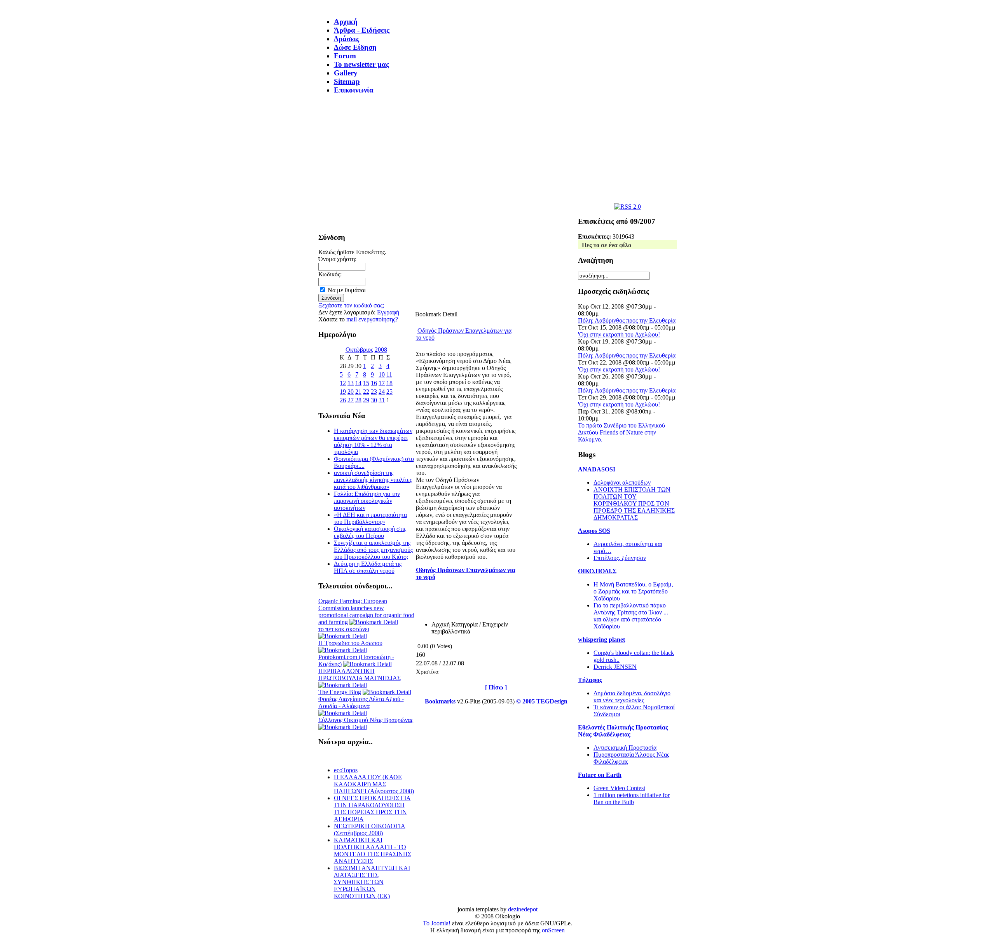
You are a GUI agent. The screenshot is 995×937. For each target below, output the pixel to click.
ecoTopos (346, 770)
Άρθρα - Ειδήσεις (361, 30)
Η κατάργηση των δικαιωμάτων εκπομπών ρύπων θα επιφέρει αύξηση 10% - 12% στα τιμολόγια (373, 441)
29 (366, 400)
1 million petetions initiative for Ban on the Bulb (632, 798)
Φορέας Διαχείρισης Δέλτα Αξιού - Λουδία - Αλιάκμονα (361, 702)
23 (374, 391)
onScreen (553, 930)
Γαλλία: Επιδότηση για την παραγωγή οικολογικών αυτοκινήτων (367, 500)
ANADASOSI (596, 469)
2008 (381, 349)
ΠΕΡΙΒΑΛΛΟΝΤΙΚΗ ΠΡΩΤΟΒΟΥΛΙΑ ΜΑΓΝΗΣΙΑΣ (359, 674)
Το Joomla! (436, 923)
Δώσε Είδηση (355, 47)
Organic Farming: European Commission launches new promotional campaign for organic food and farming (366, 611)
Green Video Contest (619, 788)
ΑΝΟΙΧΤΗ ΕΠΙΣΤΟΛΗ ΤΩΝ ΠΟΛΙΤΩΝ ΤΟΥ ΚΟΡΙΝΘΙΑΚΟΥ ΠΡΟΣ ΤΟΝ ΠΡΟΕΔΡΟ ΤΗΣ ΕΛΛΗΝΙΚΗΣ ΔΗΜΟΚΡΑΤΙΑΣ (634, 503)
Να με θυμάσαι (347, 290)
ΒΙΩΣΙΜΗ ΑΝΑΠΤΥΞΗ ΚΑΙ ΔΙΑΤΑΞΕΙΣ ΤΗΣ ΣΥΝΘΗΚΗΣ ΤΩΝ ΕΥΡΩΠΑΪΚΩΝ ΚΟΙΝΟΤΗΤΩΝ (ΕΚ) (372, 882)
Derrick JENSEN (615, 666)
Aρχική (346, 21)
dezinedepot (523, 909)
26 (343, 400)
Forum (345, 56)
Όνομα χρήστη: (337, 259)
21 (358, 391)
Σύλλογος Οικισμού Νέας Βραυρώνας (365, 720)
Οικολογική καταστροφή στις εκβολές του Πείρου (370, 532)
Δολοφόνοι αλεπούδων (622, 482)
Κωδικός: (330, 274)
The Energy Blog (339, 692)
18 (389, 383)
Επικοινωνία (354, 90)
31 (382, 400)
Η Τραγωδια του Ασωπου (350, 643)
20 (350, 391)
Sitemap (347, 81)
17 (382, 383)
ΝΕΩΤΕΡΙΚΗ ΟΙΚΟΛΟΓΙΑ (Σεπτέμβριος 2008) (369, 829)
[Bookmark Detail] (373, 622)
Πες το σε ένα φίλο (606, 245)
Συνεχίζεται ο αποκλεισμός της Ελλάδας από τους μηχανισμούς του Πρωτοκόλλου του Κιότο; (373, 549)
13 (350, 383)
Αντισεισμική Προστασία (625, 747)
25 (389, 391)
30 (374, 400)
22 (366, 391)
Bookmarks (440, 701)
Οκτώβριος (359, 349)
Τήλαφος (590, 680)
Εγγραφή (388, 312)
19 (343, 391)
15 (366, 383)
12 (343, 383)
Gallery (346, 73)
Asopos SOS (594, 530)
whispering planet (601, 639)
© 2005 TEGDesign (541, 701)
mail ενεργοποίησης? (372, 319)
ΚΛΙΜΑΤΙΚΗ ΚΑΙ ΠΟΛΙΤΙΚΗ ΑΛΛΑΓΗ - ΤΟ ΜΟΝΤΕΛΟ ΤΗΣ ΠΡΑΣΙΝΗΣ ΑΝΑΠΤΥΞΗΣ (372, 850)
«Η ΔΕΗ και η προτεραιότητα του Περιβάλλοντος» (370, 518)
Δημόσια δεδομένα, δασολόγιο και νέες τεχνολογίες (632, 696)
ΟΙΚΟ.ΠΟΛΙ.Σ (597, 571)
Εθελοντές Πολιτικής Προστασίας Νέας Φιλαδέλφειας (623, 731)
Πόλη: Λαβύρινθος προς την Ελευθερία (627, 320)
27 (350, 400)
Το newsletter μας (361, 64)
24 (382, 391)
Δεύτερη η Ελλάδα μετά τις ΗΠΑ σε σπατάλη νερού (367, 567)
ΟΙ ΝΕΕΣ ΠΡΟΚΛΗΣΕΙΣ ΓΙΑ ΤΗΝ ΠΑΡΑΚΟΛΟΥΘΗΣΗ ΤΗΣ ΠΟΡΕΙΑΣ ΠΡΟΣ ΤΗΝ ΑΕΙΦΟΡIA (372, 808)
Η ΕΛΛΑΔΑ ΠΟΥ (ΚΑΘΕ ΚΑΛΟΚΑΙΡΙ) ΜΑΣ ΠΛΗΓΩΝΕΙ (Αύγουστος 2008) (374, 784)
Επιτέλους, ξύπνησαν (620, 558)
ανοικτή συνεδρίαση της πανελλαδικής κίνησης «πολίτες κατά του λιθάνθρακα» (373, 479)
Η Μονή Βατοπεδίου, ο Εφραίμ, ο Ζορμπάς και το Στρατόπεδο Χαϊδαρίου (633, 591)
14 (358, 383)
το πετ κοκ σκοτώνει (343, 629)
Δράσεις (346, 39)
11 (389, 374)
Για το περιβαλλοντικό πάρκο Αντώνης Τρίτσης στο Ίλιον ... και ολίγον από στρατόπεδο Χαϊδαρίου (631, 616)
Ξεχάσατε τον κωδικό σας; (351, 305)
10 (382, 374)
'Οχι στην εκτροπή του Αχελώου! (619, 334)
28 (358, 400)
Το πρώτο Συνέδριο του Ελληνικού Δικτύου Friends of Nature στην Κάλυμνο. (621, 432)
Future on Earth (599, 774)
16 (374, 383)
